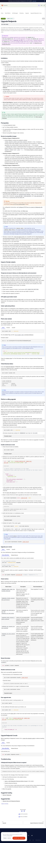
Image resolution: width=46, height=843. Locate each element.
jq (3, 127)
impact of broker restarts (20, 129)
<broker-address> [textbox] (19, 461)
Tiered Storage (18, 89)
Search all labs (4, 803)
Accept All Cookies (19, 838)
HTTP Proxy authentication (19, 204)
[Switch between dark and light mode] (44, 5)
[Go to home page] (2, 5)
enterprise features (14, 72)
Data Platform (7, 13)
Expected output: (8, 520)
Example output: (8, 453)
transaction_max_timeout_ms (20, 243)
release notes (9, 358)
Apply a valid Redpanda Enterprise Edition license (16, 781)
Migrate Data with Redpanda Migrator (11, 801)
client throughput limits (19, 236)
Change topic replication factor (10, 425)
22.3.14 (13, 253)
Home (2, 13)
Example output (8, 436)
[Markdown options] (43, 18)
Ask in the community (23, 814)
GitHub (37, 54)
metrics (14, 536)
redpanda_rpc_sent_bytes (7, 613)
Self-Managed (15, 13)
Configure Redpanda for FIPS (11, 163)
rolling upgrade (26, 29)
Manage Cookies (7, 838)
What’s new (25, 211)
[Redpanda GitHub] (28, 835)
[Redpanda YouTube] (32, 835)
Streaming (22, 13)
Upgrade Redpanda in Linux (36, 13)
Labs (41, 5)
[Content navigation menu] (1, 8)
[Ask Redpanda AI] (39, 5)
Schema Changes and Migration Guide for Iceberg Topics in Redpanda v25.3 (25, 170)
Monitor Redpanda (7, 795)
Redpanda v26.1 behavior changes (20, 189)
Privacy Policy (9, 835)
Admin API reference (11, 492)
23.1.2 (19, 253)
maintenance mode (27, 402)
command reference (24, 334)
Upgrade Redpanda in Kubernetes (36, 823)
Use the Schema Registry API (24, 179)
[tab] (3, 328)
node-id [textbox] (23, 497)
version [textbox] (18, 574)
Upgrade (27, 13)
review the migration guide (11, 214)
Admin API (13, 713)
